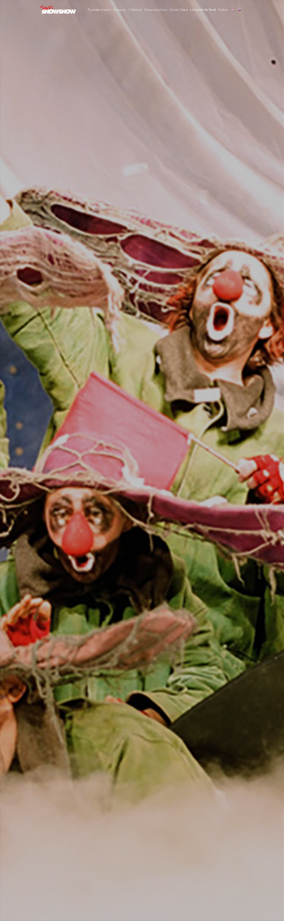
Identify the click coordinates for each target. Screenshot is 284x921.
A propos (119, 9)
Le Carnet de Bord (203, 9)
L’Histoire (135, 9)
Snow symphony (155, 9)
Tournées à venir (99, 9)
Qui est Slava (178, 9)
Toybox (223, 9)
